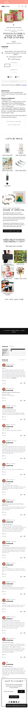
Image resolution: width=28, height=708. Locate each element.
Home (7, 27)
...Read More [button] (13, 378)
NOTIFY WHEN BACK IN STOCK (16, 705)
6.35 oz (14, 65)
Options (14, 62)
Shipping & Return (14, 121)
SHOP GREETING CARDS (12, 231)
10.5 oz (20, 65)
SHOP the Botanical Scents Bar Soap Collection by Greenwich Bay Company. (14, 116)
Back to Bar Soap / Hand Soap (15, 331)
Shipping (8, 43)
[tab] (5, 360)
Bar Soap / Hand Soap (15, 27)
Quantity (14, 69)
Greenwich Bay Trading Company (14, 30)
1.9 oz (7, 65)
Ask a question (14, 124)
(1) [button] (8, 350)
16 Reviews (4, 48)
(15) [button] (9, 349)
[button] (5, 380)
